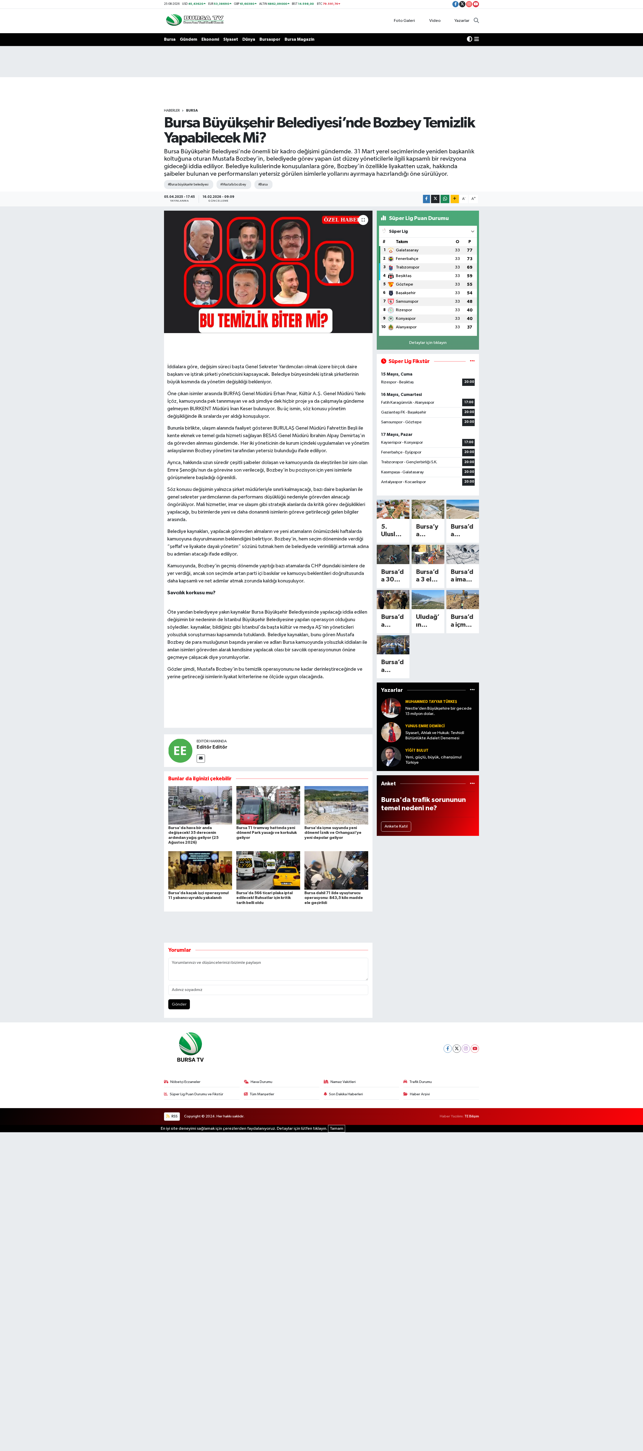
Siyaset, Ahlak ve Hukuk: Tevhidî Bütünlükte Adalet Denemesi (434, 735)
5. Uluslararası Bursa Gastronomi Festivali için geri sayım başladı (393, 531)
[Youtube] (475, 1049)
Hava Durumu (261, 1082)
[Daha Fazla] (455, 199)
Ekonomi (210, 39)
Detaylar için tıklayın (428, 343)
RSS (174, 1116)
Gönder (179, 1004)
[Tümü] (472, 690)
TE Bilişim (471, 1116)
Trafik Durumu (420, 1082)
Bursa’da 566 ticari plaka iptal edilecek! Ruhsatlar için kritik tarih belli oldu (264, 897)
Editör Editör (212, 747)
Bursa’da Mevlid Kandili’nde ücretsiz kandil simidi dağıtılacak (393, 666)
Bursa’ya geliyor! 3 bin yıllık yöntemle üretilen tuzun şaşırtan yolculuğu (428, 531)
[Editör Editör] (180, 750)
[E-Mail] (201, 758)
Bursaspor (269, 39)
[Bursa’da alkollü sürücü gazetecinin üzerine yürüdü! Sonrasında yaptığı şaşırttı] (393, 599)
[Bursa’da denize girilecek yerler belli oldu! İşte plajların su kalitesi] (462, 509)
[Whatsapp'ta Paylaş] (445, 199)
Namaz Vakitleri (343, 1082)
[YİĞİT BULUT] (391, 756)
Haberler (172, 110)
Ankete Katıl (396, 826)
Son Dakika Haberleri (346, 1094)
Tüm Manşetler (262, 1094)
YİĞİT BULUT (416, 750)
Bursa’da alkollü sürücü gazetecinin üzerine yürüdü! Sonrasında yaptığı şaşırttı (392, 621)
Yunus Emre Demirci (425, 726)
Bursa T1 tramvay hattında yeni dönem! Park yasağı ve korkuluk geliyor (266, 832)
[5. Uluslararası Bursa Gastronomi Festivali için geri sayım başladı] (393, 509)
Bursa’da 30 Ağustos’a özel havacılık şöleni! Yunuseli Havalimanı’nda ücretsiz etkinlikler (393, 576)
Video (435, 21)
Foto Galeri (404, 21)
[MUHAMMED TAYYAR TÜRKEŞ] (391, 708)
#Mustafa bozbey (233, 184)
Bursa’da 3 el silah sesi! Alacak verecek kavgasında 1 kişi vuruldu (427, 576)
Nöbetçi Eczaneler (185, 1082)
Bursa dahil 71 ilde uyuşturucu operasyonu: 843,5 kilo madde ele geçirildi (333, 897)
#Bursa (263, 184)
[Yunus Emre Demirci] (391, 732)
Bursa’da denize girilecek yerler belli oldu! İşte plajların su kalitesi (462, 531)
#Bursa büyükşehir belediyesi (188, 184)
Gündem (188, 39)
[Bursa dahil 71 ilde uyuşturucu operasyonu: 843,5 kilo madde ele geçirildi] (336, 870)
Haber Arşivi (420, 1094)
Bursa (170, 39)
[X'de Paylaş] (435, 199)
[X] (457, 1049)
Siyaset (230, 39)
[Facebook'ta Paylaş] (426, 199)
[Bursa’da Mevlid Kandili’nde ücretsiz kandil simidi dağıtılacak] (393, 644)
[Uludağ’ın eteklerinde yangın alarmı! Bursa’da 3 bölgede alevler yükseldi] (428, 599)
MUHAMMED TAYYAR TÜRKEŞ (431, 702)
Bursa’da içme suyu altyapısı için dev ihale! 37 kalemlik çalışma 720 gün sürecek (462, 621)
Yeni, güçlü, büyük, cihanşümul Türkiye (433, 760)
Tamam (336, 1128)
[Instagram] (466, 1049)
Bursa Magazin (299, 39)
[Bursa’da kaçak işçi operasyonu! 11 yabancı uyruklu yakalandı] (200, 870)
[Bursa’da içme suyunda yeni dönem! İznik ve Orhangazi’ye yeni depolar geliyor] (336, 805)
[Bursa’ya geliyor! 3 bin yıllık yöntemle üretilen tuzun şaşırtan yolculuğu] (428, 509)
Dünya (248, 39)
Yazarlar (461, 21)
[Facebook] (448, 1049)
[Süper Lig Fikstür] (472, 361)
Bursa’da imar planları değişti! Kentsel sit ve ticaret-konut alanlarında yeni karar (462, 576)
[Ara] (476, 21)
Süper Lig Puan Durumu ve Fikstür (196, 1094)
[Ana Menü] (476, 39)
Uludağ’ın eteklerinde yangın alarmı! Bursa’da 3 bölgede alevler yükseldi (428, 621)
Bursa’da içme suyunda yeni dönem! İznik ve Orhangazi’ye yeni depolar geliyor (332, 832)
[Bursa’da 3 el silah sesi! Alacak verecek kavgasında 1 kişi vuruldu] (428, 554)
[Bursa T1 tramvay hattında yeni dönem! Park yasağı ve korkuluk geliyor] (268, 805)
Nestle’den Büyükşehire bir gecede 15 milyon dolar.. (438, 711)
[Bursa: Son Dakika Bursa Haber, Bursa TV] (194, 21)
